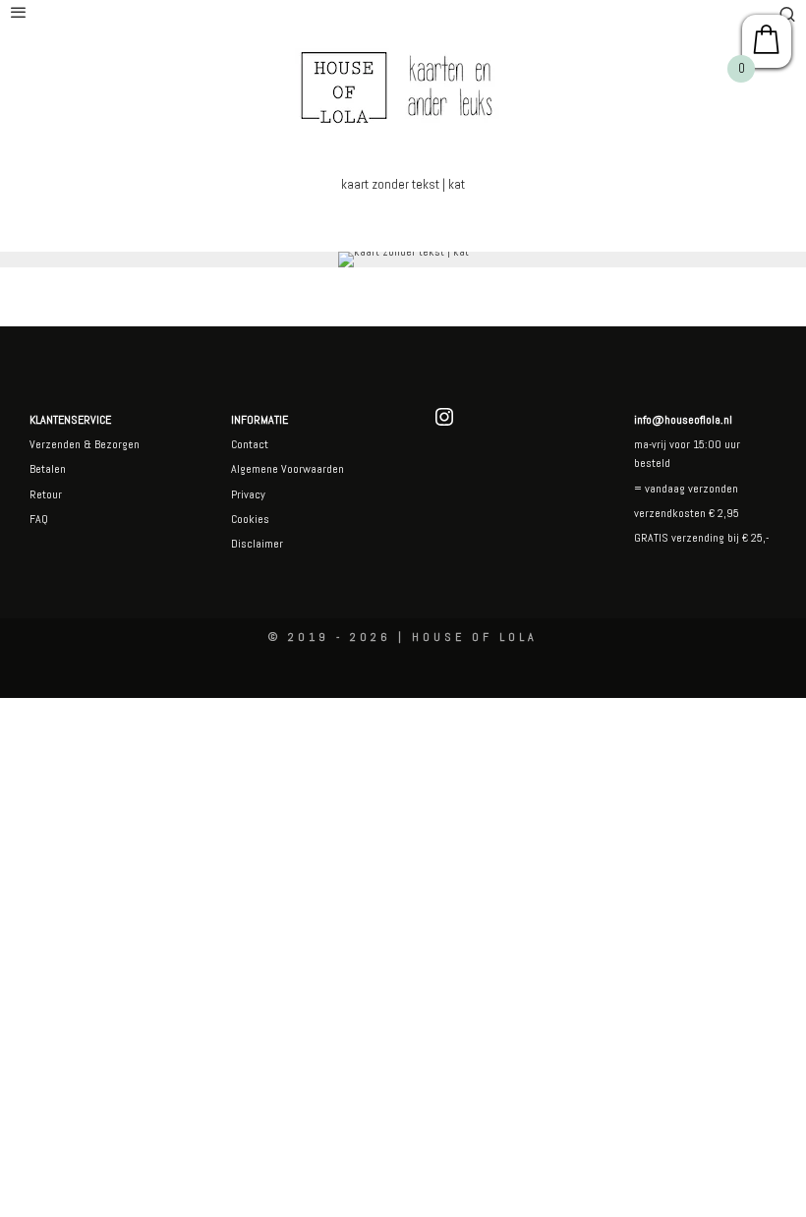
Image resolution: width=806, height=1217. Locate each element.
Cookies (250, 519)
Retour (45, 494)
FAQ (38, 519)
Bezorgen (117, 444)
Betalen (47, 469)
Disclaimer (257, 543)
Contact (249, 444)
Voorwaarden (311, 469)
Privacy (248, 494)
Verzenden (55, 444)
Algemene (254, 469)
